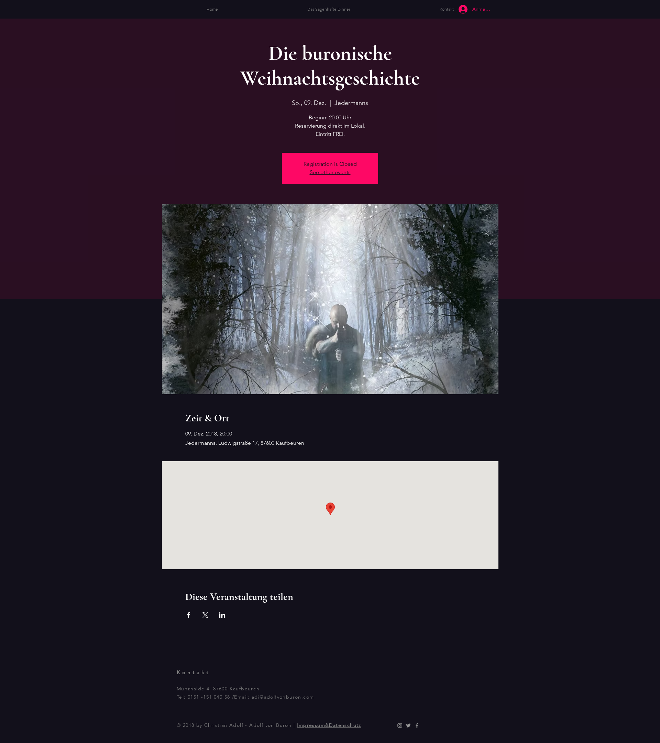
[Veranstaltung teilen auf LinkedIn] (222, 615)
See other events (330, 172)
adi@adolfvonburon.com (283, 697)
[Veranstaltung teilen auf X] (205, 615)
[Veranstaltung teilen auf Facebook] (188, 615)
